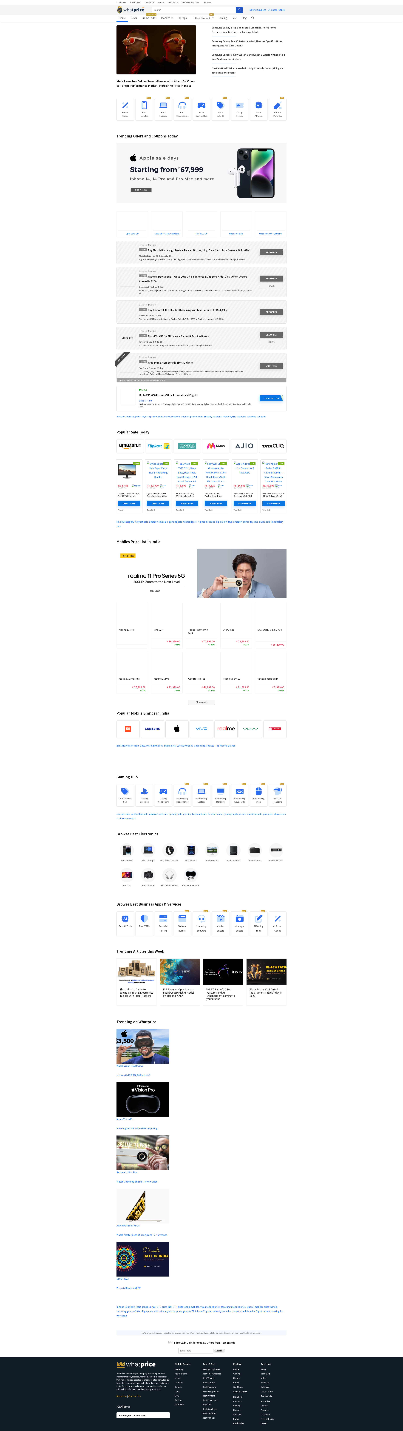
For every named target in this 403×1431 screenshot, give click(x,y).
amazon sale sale (158, 521)
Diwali (236, 1418)
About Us (265, 1410)
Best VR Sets (209, 1417)
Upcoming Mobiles (204, 745)
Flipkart (121, 510)
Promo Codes (135, 2)
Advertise (121, 1396)
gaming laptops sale (235, 813)
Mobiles (165, 18)
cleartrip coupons (256, 416)
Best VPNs (207, 2)
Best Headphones (211, 1391)
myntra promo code (152, 416)
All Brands (179, 1404)
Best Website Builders (190, 2)
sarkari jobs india (222, 1311)
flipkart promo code (192, 416)
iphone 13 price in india (128, 1306)
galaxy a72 (188, 1311)
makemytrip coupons (234, 416)
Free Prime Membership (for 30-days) (170, 362)
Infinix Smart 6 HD (268, 678)
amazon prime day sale (245, 521)
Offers (253, 9)
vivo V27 (158, 629)
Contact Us (134, 1396)
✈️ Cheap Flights (276, 9)
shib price (159, 1311)
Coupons (261, 9)
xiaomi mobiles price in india (262, 1306)
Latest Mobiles (185, 745)
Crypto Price (149, 2)
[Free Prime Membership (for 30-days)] (128, 364)
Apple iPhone (181, 1373)
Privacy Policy (267, 1418)
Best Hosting (173, 2)
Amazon (237, 1414)
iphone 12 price (203, 1311)
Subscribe (219, 1351)
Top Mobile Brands (225, 745)
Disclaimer (266, 1414)
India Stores (121, 2)
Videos (264, 1378)
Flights (236, 1378)
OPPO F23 (228, 629)
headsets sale (215, 813)
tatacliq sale (190, 521)
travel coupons (172, 416)
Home (122, 18)
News (134, 18)
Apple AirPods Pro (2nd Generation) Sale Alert (243, 494)
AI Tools (161, 2)
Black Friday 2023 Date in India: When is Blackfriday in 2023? (266, 993)
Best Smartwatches (212, 1373)
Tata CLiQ (151, 510)
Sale (234, 18)
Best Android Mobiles (151, 745)
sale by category (125, 521)
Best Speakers (210, 1409)
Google (178, 1386)
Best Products (204, 17)
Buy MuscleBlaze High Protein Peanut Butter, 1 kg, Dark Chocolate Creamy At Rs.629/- (199, 250)
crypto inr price (173, 1311)
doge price (147, 1311)
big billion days (224, 521)
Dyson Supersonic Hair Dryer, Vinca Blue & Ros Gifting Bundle (157, 496)
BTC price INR (164, 1306)
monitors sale (254, 813)
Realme (178, 1400)
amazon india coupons (128, 416)
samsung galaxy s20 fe (128, 1311)
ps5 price (268, 813)
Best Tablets (208, 1378)
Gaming (223, 18)
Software (265, 1386)
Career (264, 1423)
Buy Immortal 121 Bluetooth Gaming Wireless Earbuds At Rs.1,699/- (188, 310)
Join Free (271, 365)
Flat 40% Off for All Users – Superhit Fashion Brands (179, 336)
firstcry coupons (213, 416)
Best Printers (209, 1395)
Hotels (236, 1382)
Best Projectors (210, 1400)
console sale (123, 813)
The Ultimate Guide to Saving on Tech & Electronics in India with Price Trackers (136, 993)
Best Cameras (209, 1413)
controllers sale (139, 813)
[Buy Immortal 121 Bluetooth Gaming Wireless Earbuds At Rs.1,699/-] (128, 312)
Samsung (179, 1369)
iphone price (149, 1306)
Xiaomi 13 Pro (126, 629)
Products (265, 1382)
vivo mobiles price (210, 1306)
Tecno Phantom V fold (198, 631)
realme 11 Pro (161, 678)
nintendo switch (127, 818)
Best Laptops (209, 1382)
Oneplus (179, 1382)
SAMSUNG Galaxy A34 (270, 629)
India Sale (237, 1396)
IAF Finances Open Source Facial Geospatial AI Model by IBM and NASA (178, 993)
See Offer (271, 252)
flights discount (206, 521)
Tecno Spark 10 (231, 678)
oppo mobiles (191, 1306)
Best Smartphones (211, 1369)
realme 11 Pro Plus (129, 678)
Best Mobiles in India (127, 745)
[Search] (239, 10)
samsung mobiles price (233, 1306)
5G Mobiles (170, 745)
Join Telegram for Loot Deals (132, 1415)
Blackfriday (238, 1423)
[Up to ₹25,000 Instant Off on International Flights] (128, 397)
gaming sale (175, 521)
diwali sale (264, 521)
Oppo (177, 1391)
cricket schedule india (243, 1311)
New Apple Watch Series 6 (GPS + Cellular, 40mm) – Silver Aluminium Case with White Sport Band (273, 497)
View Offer (129, 503)
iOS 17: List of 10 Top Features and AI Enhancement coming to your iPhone (220, 994)
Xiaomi (178, 1378)
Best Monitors (209, 1386)
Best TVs (207, 1404)
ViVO (177, 1395)
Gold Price (238, 1386)
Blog (244, 18)
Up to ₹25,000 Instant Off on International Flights (168, 395)
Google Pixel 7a (196, 678)
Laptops (182, 18)
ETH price (178, 1306)
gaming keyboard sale (195, 813)
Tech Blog (265, 1373)
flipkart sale (141, 521)
